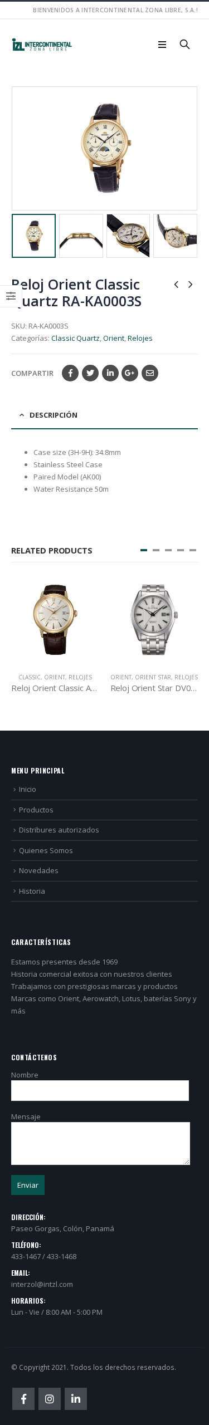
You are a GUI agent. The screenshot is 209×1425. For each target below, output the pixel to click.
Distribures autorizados (59, 830)
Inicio (27, 789)
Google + (129, 373)
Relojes (140, 338)
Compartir (32, 373)
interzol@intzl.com (42, 1284)
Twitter (90, 373)
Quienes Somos (46, 850)
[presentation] (14, 148)
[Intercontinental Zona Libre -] (41, 45)
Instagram (49, 1399)
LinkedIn (110, 373)
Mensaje (26, 1116)
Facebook (70, 373)
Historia (32, 891)
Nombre (24, 1075)
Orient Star (77, 677)
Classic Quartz (75, 338)
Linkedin (76, 1399)
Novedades (39, 870)
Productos (36, 810)
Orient (113, 338)
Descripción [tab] (53, 415)
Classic (151, 677)
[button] (144, 550)
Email (150, 373)
